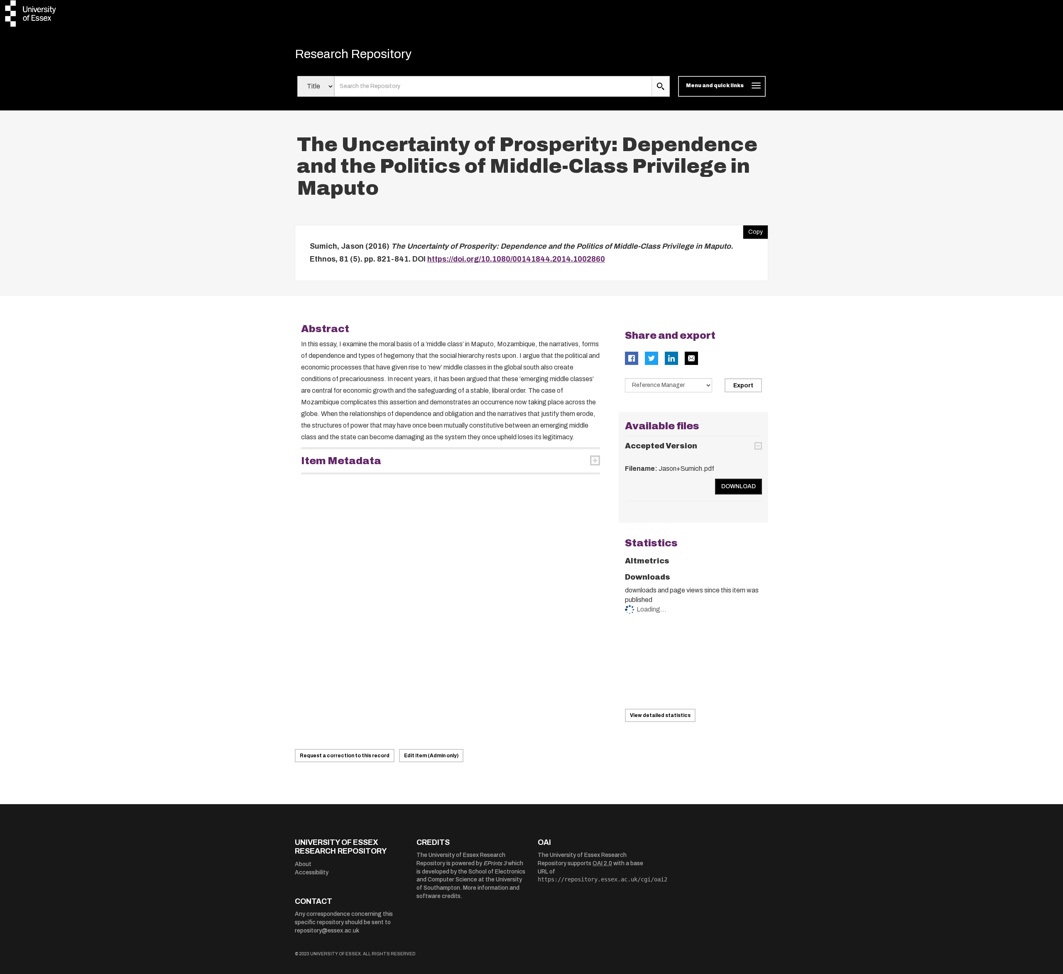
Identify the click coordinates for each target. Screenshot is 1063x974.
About (303, 864)
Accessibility (311, 872)
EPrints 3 (495, 863)
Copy (753, 230)
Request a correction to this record (344, 756)
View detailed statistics (660, 715)
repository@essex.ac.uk (327, 931)
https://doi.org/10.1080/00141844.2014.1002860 (516, 259)
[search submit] (661, 86)
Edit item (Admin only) (431, 756)
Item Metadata (341, 460)
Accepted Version (661, 446)
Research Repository (353, 54)
